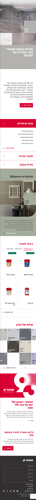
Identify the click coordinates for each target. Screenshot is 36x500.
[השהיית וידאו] (1, 10)
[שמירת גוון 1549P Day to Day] (29, 342)
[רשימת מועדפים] (24, 3)
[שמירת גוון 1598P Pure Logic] (5, 330)
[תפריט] (31, 3)
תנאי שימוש (30, 486)
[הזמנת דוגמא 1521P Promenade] (9, 330)
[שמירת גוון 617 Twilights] (29, 330)
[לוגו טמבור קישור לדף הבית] (6, 3)
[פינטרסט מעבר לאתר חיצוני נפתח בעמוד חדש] (3, 491)
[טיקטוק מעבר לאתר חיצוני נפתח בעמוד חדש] (17, 491)
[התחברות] (18, 3)
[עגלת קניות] (21, 3)
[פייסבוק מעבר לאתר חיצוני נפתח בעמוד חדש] (7, 491)
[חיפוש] (28, 3)
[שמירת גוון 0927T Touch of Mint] (34, 194)
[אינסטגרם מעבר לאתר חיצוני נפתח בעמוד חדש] (10, 491)
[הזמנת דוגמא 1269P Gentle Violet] (33, 330)
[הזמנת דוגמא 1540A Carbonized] (9, 342)
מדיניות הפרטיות (29, 484)
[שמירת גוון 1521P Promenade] (18, 330)
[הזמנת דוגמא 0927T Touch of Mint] (26, 194)
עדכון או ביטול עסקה (29, 491)
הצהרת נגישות (30, 488)
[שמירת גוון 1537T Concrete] (29, 354)
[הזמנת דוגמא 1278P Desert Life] (33, 354)
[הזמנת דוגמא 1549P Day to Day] (21, 342)
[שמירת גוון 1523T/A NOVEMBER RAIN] (5, 354)
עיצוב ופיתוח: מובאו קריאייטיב (27, 495)
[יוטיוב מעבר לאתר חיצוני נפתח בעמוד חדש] (14, 491)
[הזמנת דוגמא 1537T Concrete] (21, 354)
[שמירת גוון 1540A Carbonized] (18, 342)
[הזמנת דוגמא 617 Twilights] (21, 330)
